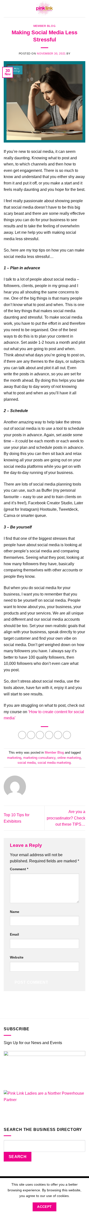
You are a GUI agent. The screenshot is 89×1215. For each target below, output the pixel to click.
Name (14, 912)
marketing (14, 758)
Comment (19, 869)
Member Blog (44, 25)
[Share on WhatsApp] (22, 735)
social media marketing (54, 762)
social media (27, 762)
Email (14, 934)
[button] (6, 9)
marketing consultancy (39, 758)
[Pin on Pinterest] (58, 735)
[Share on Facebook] (31, 735)
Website (16, 957)
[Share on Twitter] (40, 735)
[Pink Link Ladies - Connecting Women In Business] (44, 8)
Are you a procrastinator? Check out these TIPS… (66, 818)
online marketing (69, 758)
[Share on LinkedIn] (67, 735)
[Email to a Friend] (49, 735)
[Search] (83, 8)
